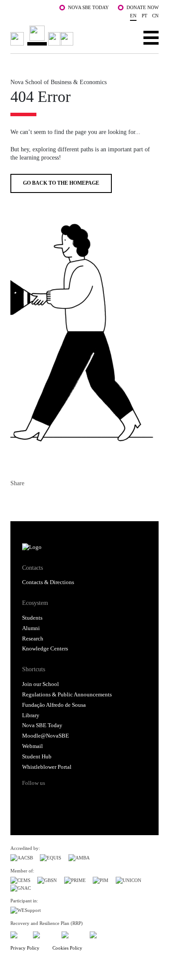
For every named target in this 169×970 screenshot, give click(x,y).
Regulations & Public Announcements (67, 695)
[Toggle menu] (151, 37)
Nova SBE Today (88, 7)
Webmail (32, 746)
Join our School (40, 684)
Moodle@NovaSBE (45, 736)
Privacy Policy (24, 947)
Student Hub (37, 757)
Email (64, 501)
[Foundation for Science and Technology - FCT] (18, 934)
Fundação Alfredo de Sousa (54, 705)
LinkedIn (48, 501)
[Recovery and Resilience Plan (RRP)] (43, 934)
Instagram (61, 798)
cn (155, 15)
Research (32, 639)
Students (32, 618)
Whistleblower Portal (47, 767)
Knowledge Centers (45, 649)
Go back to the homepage (61, 183)
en (133, 15)
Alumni (31, 628)
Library (30, 715)
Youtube (94, 798)
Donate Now (143, 7)
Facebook (17, 501)
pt (144, 15)
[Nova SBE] (43, 36)
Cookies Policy (67, 947)
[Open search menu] (124, 37)
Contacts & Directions (48, 582)
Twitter (33, 501)
